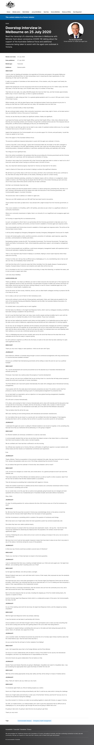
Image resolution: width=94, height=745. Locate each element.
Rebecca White (66, 12)
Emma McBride (55, 12)
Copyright (16, 729)
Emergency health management (42, 720)
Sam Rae (46, 12)
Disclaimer (23, 729)
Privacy (29, 729)
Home (8, 12)
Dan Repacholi (77, 12)
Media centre (16, 12)
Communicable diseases (24, 720)
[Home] (10, 4)
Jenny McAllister (36, 12)
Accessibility (9, 729)
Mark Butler (26, 12)
